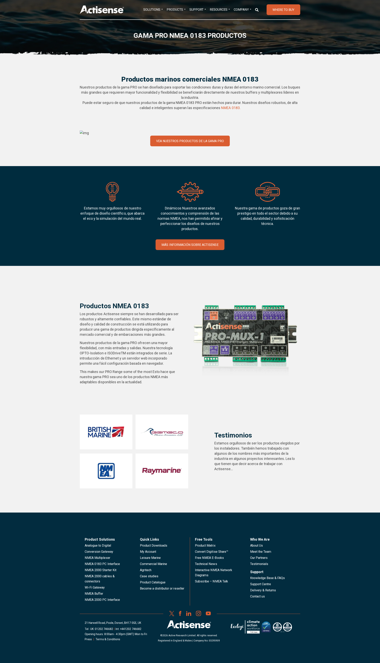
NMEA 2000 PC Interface (102, 600)
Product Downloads (153, 545)
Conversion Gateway (99, 552)
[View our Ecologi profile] (245, 628)
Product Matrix (205, 545)
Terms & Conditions (108, 639)
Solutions (151, 9)
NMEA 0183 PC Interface (102, 564)
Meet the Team (260, 552)
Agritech (145, 570)
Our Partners (259, 558)
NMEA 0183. (230, 108)
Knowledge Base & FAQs (267, 578)
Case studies (149, 576)
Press (88, 639)
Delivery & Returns (263, 590)
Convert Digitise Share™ (211, 552)
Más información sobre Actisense (190, 245)
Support (196, 9)
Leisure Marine (150, 558)
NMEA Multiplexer (97, 558)
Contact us (257, 596)
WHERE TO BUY (283, 10)
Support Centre (260, 584)
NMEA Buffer (94, 593)
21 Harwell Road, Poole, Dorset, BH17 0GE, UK (113, 622)
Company (241, 9)
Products (175, 9)
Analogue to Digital (98, 545)
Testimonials (259, 564)
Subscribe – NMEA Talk (211, 581)
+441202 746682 (130, 629)
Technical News (206, 564)
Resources (218, 9)
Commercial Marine (153, 564)
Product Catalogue (153, 582)
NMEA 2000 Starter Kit (100, 570)
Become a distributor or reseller (162, 588)
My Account (148, 552)
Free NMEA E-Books (209, 558)
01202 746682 (104, 629)
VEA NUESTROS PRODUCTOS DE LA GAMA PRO (190, 141)
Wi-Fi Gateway (95, 587)
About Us (256, 545)
